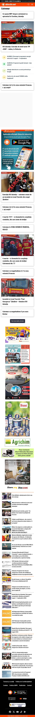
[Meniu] (32, 4)
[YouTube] (17, 712)
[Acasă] (3, 4)
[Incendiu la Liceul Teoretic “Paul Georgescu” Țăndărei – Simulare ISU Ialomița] (17, 279)
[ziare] (12, 487)
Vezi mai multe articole (17, 321)
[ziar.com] (23, 487)
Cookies (5, 685)
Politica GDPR (14, 685)
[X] (14, 712)
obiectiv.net (10, 4)
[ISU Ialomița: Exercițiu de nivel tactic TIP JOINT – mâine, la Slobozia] (17, 22)
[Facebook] (10, 712)
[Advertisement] (17, 110)
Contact (29, 685)
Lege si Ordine (10, 22)
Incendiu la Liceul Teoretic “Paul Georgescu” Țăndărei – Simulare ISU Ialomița (15, 301)
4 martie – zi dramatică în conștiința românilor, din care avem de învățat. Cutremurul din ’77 (15, 261)
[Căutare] (28, 4)
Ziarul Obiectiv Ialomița (13, 1)
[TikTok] (21, 712)
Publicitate (22, 685)
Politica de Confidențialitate (24, 681)
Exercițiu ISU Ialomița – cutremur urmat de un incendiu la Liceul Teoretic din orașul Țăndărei (17, 197)
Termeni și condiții (8, 681)
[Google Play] (25, 712)
